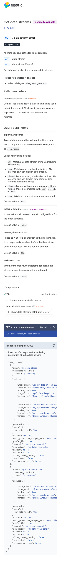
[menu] (10, 27)
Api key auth (13, 44)
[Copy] (53, 327)
